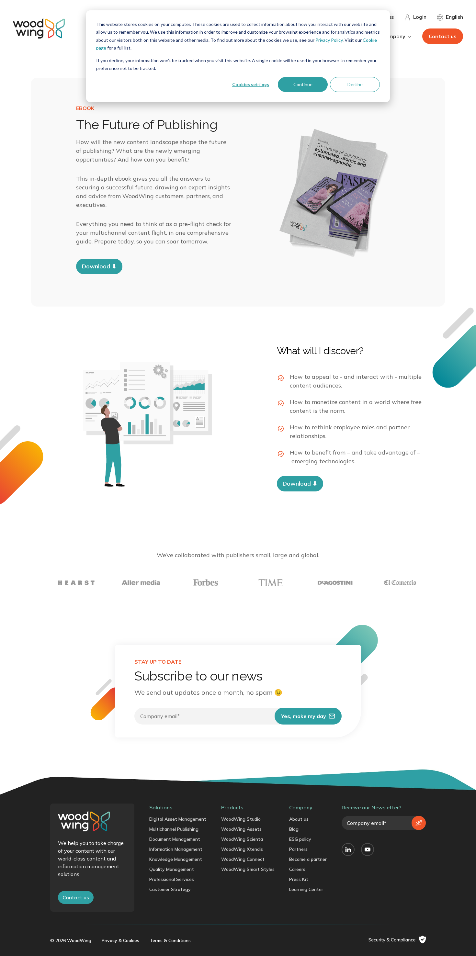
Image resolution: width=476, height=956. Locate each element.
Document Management (174, 839)
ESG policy (300, 839)
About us (299, 819)
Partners (298, 849)
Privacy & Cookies (120, 940)
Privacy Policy (329, 40)
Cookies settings (250, 84)
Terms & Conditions (170, 940)
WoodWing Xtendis (242, 849)
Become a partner (308, 859)
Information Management (175, 849)
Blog (294, 829)
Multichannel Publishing (173, 829)
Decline (355, 84)
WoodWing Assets (241, 829)
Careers (297, 869)
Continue (302, 84)
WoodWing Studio (241, 819)
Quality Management (171, 869)
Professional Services (171, 879)
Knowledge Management (175, 859)
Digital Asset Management (177, 819)
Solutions (160, 807)
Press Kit (298, 879)
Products (232, 807)
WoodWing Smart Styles (248, 869)
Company (300, 807)
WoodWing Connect (243, 859)
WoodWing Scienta (242, 839)
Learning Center (306, 889)
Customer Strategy (170, 889)
